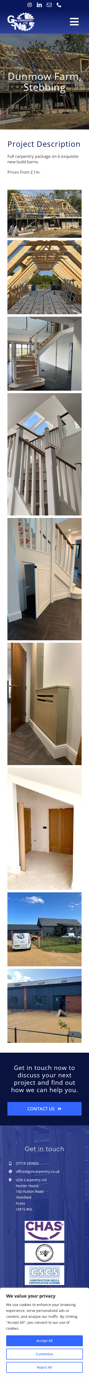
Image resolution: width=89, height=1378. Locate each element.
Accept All (44, 1340)
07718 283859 (27, 1163)
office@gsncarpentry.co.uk (38, 1171)
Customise (44, 1354)
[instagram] (29, 4)
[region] (44, 1333)
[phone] (59, 4)
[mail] (49, 4)
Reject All (44, 1367)
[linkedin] (39, 4)
